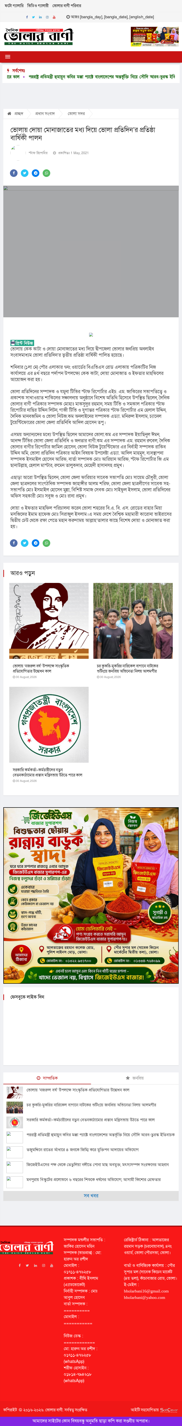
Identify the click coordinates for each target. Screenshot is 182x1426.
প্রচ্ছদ (18, 113)
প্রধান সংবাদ (45, 113)
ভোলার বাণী (54, 1410)
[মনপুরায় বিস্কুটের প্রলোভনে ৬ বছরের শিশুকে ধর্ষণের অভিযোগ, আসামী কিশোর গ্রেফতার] (16, 1182)
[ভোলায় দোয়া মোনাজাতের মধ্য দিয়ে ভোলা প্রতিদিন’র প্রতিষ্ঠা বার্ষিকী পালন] (91, 251)
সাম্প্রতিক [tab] (50, 1078)
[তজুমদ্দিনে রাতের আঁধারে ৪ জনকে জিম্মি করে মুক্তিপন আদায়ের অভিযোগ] (16, 1152)
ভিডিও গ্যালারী (38, 6)
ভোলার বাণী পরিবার (66, 6)
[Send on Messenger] (35, 173)
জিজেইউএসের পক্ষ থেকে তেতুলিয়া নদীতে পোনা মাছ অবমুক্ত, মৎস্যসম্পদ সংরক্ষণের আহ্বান (98, 1165)
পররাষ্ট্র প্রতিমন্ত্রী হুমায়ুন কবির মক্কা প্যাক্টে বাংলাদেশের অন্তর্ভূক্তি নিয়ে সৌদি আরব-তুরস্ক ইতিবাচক (101, 1135)
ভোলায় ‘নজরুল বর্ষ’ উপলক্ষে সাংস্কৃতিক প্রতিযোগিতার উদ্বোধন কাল (41, 668)
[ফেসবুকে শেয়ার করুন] (14, 173)
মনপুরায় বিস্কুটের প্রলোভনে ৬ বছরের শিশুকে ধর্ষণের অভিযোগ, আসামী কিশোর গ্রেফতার (94, 1179)
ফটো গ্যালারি (14, 6)
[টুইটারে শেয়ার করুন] (24, 173)
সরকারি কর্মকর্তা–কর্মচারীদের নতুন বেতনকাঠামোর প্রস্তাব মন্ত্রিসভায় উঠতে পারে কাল (47, 772)
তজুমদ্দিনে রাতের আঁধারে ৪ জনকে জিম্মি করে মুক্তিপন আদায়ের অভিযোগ (83, 1150)
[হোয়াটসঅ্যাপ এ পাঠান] (46, 173)
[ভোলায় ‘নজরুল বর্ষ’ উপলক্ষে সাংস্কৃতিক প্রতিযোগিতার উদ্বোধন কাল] (16, 1092)
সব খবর (91, 1196)
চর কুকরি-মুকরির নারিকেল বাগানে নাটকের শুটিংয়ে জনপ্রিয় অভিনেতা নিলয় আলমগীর (127, 668)
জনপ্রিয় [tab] (137, 1078)
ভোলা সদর (76, 113)
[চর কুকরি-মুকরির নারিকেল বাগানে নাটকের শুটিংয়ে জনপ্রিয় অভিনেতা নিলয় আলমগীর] (16, 1107)
